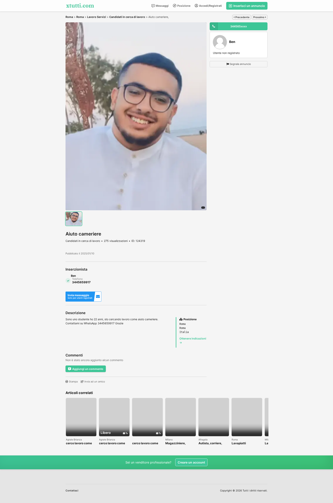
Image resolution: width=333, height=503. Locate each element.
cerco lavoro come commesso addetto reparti (112, 443)
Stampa (73, 381)
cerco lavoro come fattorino (79, 443)
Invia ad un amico (94, 381)
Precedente (242, 17)
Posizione (183, 5)
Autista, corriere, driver (210, 443)
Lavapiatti (239, 443)
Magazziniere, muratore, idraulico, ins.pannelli (179, 443)
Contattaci (72, 490)
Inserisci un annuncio (249, 6)
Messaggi (162, 5)
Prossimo (259, 17)
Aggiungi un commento (87, 369)
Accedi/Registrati (210, 5)
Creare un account (191, 462)
